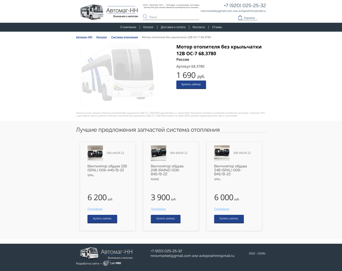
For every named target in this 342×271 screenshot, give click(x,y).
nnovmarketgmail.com (171, 256)
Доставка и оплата (173, 27)
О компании (128, 27)
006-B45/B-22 (178, 153)
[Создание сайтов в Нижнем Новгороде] (112, 263)
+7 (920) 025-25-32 (166, 251)
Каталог (148, 27)
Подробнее (95, 209)
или (193, 256)
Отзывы (217, 27)
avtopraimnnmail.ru (216, 256)
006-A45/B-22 (115, 153)
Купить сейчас (191, 84)
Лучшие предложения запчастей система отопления (148, 129)
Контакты (199, 27)
